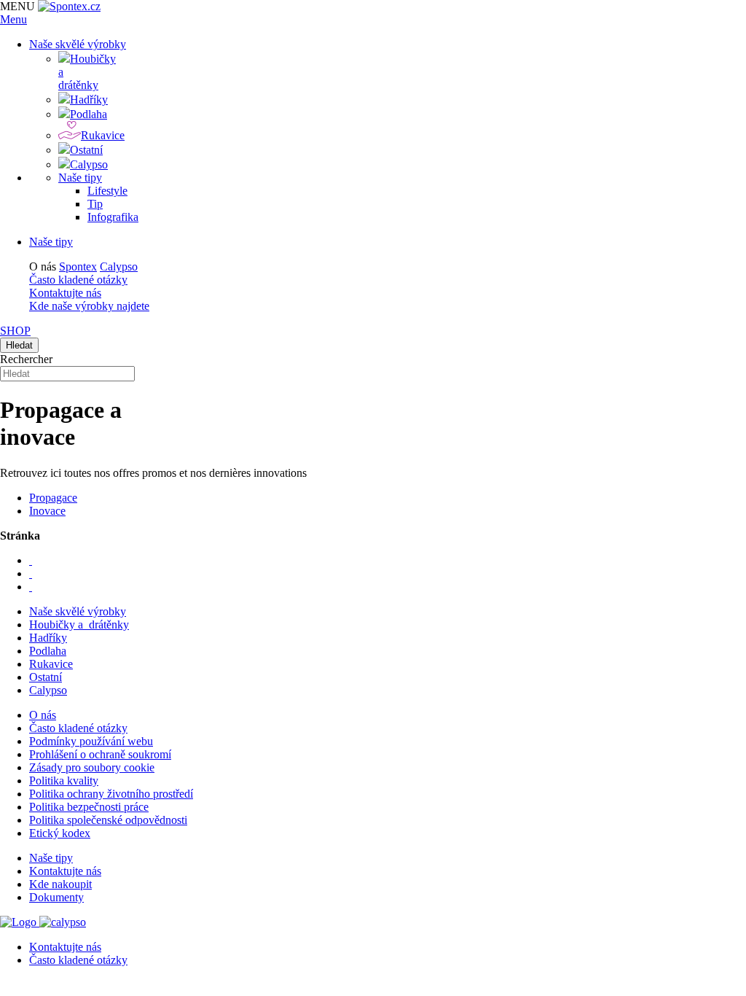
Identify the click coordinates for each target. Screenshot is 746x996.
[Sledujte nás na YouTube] (30, 573)
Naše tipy (51, 242)
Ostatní (45, 677)
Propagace (53, 497)
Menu (13, 19)
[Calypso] (62, 922)
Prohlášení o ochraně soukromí (100, 754)
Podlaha (47, 651)
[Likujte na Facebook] (30, 560)
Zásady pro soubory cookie (91, 767)
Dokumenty (56, 897)
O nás (42, 715)
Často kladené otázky (78, 279)
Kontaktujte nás (65, 293)
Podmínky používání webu (91, 741)
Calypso (119, 266)
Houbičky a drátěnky (79, 624)
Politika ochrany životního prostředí (111, 793)
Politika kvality (63, 780)
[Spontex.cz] (69, 6)
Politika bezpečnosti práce (89, 807)
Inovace (47, 511)
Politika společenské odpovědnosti (108, 820)
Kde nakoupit (60, 884)
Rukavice (51, 664)
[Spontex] (19, 922)
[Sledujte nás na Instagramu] (30, 586)
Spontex (78, 266)
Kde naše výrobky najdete (89, 306)
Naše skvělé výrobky (77, 611)
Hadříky (48, 637)
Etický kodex (59, 833)
